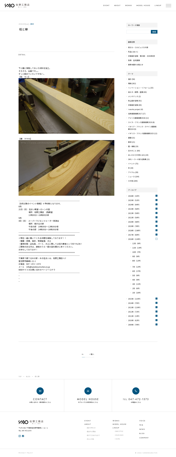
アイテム (131, 172)
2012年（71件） (134, 312)
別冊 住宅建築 (134, 60)
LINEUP (158, 5)
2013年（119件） (135, 307)
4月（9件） (136, 280)
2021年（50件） (134, 217)
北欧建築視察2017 (135, 113)
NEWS (142, 429)
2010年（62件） (134, 320)
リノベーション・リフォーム (139, 88)
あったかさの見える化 (136, 155)
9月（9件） (136, 256)
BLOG (28, 376)
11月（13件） (137, 248)
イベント (131, 163)
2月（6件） (136, 288)
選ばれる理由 (91, 431)
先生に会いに (133, 51)
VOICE (142, 421)
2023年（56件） (134, 209)
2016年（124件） (135, 239)
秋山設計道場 (133, 100)
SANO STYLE (119, 431)
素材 (129, 142)
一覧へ (91, 354)
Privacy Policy (26, 453)
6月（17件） (137, 271)
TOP (20, 376)
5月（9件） (136, 275)
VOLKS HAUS (119, 435)
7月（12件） (137, 267)
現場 (129, 83)
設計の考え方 (91, 428)
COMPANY (144, 438)
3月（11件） (137, 284)
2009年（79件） (134, 324)
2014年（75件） (134, 303)
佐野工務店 (35, 422)
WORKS (128, 5)
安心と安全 (90, 439)
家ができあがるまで (93, 435)
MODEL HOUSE (143, 5)
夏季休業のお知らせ (135, 64)
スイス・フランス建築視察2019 (140, 122)
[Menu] (168, 5)
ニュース (131, 176)
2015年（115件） (135, 299)
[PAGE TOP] (172, 453)
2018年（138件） (135, 230)
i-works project (134, 109)
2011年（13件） (134, 316)
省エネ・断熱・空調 (135, 92)
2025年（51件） (134, 200)
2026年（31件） (134, 196)
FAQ (141, 425)
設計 (129, 79)
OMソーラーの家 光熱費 (137, 159)
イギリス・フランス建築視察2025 (141, 133)
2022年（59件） (134, 213)
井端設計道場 (133, 105)
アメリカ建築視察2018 (136, 118)
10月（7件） (137, 252)
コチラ (52, 269)
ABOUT (117, 5)
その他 (130, 181)
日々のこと (132, 150)
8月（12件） (137, 260)
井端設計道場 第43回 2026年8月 (141, 56)
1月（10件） (137, 292)
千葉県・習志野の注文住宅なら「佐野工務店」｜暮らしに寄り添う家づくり (17, 5)
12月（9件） (137, 243)
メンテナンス (133, 96)
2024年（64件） (134, 204)
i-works (117, 439)
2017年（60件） (134, 235)
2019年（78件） (134, 226)
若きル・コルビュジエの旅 (138, 47)
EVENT (106, 5)
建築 (129, 138)
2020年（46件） (134, 222)
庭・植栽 (131, 146)
